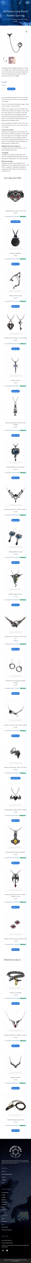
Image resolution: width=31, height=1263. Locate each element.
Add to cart (11, 89)
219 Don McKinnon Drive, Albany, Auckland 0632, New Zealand (15, 1246)
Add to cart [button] (15, 264)
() (8, 1240)
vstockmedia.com (15, 1261)
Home (4, 19)
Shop (9, 19)
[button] (27, 3)
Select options (15, 221)
